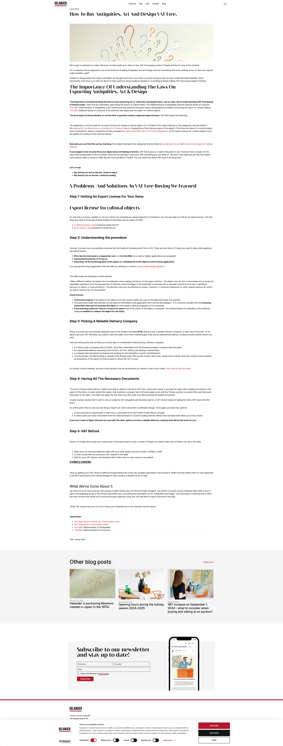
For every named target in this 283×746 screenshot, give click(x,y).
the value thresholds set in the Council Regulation (144, 131)
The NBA (74, 107)
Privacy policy (103, 673)
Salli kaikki (214, 726)
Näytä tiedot (167, 740)
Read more (208, 562)
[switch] (116, 740)
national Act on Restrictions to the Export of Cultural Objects (101, 128)
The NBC (74, 110)
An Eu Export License (84, 228)
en (225, 4)
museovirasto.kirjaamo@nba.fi (151, 266)
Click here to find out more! (178, 368)
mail (118, 256)
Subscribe (85, 679)
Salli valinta (214, 733)
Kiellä (214, 740)
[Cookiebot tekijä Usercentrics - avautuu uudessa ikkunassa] (64, 741)
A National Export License (86, 225)
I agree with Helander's (94, 673)
